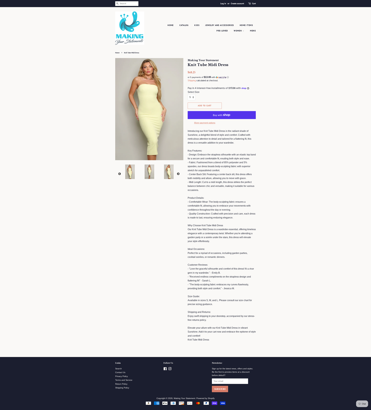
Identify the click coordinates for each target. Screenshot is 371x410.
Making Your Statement (184, 398)
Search (118, 369)
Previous (119, 173)
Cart (254, 3)
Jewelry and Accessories (219, 25)
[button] (222, 77)
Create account (237, 3)
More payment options (204, 123)
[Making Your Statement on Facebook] (165, 369)
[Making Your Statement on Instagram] (169, 369)
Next (178, 173)
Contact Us (120, 372)
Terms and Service (123, 380)
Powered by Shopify (205, 398)
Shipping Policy (122, 388)
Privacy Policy (121, 376)
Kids (196, 25)
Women (238, 30)
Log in (223, 3)
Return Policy (121, 384)
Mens (253, 30)
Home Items (246, 25)
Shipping (192, 80)
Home (171, 25)
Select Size (193, 92)
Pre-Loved (222, 30)
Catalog (184, 25)
